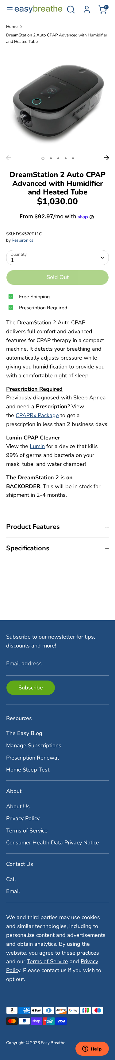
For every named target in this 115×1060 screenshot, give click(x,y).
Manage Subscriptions (33, 745)
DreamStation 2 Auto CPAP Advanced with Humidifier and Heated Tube (56, 38)
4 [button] (66, 158)
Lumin (37, 446)
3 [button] (58, 158)
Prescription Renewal (32, 757)
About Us (18, 806)
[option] (57, 101)
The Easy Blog (24, 733)
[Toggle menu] (7, 9)
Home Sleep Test (27, 769)
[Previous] (8, 157)
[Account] (87, 7)
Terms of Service (27, 830)
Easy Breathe (53, 1043)
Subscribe (30, 687)
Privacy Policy (23, 818)
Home (11, 26)
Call (11, 879)
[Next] (106, 157)
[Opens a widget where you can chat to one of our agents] (92, 1049)
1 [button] (42, 158)
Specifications (27, 548)
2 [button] (51, 158)
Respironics (22, 240)
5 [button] (73, 158)
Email (13, 891)
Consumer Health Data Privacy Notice (52, 842)
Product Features (33, 526)
